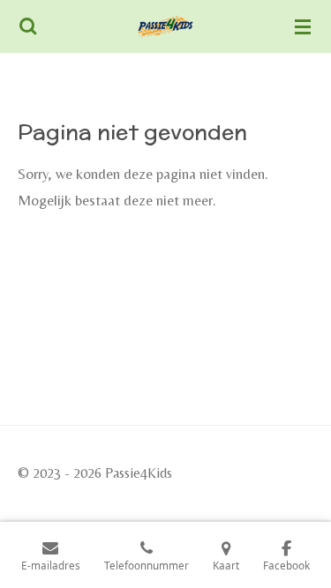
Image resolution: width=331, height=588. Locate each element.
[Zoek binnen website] (28, 26)
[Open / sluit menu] (302, 26)
